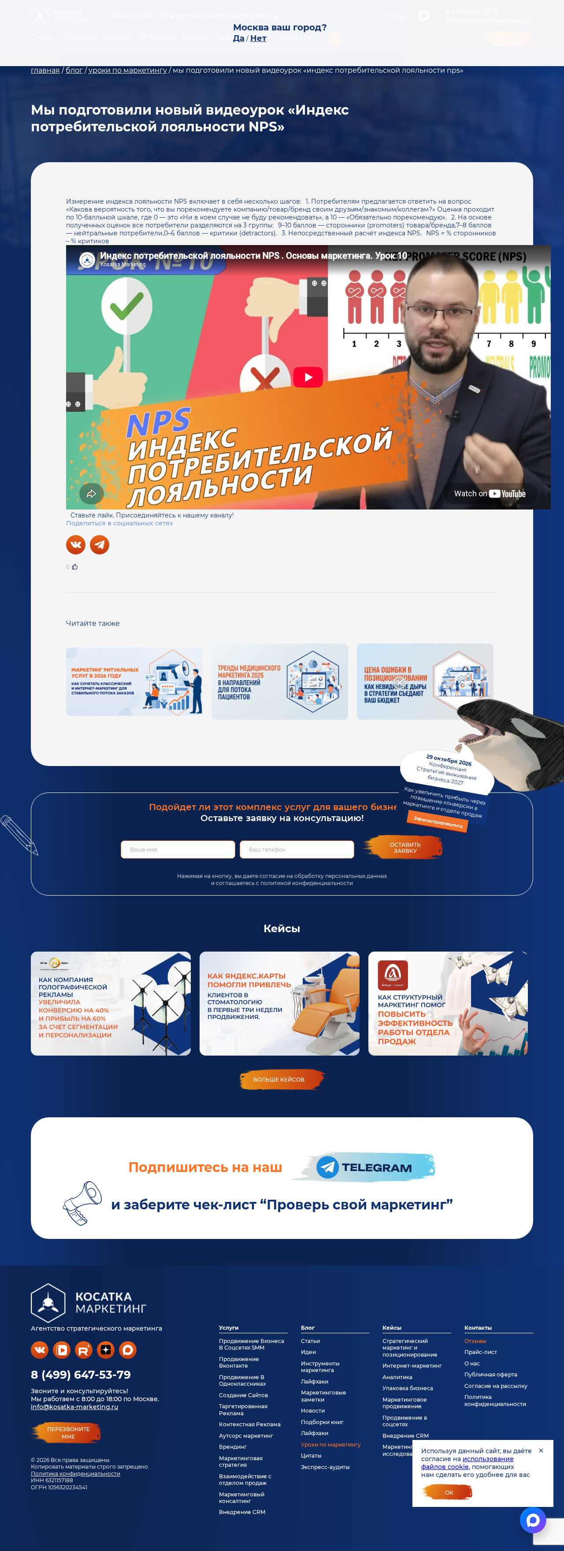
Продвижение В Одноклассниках (242, 1380)
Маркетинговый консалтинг (241, 1497)
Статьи (310, 1341)
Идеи (308, 1352)
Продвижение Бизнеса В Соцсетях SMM (251, 1344)
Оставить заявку (405, 847)
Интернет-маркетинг (412, 1365)
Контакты (478, 1327)
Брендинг (233, 1446)
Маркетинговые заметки (323, 1395)
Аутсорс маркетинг (246, 1435)
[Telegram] (99, 544)
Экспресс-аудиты (325, 1467)
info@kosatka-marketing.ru (74, 1407)
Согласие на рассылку (495, 1386)
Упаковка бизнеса (407, 1388)
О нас (472, 1363)
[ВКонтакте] (75, 544)
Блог (308, 1327)
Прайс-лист (480, 1352)
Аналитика (397, 1377)
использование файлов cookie (467, 1463)
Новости (313, 1410)
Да (239, 38)
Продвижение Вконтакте (239, 1362)
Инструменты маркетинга (320, 1366)
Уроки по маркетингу (331, 1444)
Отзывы (475, 1341)
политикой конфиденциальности (306, 883)
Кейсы (391, 1327)
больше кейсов (278, 1079)
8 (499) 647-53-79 (81, 1374)
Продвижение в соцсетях (404, 1421)
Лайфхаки (314, 1381)
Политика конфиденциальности (75, 1473)
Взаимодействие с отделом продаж (245, 1479)
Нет (258, 38)
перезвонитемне (68, 1433)
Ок (449, 1492)
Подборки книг (322, 1422)
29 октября (444, 790)
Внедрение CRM (242, 1512)
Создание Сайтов (243, 1395)
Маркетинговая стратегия (241, 1461)
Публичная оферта (490, 1374)
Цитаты (311, 1455)
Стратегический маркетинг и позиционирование (410, 1348)
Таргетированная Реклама (243, 1409)
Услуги (229, 1327)
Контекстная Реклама (250, 1424)
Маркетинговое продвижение (404, 1403)
